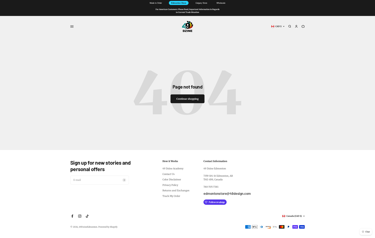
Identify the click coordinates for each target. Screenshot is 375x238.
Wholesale (221, 2)
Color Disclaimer (171, 179)
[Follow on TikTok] (87, 216)
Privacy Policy (170, 185)
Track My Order (171, 196)
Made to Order (156, 2)
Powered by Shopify (107, 227)
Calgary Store (201, 2)
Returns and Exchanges (175, 190)
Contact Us (168, 174)
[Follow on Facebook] (72, 216)
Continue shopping (187, 98)
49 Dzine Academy (172, 168)
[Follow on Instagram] (80, 216)
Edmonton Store (178, 2)
